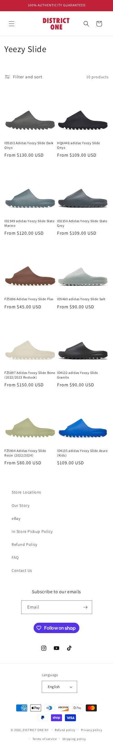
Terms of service (44, 739)
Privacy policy (91, 730)
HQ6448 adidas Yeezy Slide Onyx (78, 145)
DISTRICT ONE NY (36, 730)
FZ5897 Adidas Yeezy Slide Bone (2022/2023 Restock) (29, 374)
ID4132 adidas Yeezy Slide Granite (77, 374)
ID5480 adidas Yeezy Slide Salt (81, 299)
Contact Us (22, 570)
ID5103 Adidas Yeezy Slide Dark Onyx (29, 145)
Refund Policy (24, 544)
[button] (11, 23)
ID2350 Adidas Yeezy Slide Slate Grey (82, 223)
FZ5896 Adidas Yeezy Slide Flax (29, 299)
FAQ (15, 557)
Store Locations (26, 492)
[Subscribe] (85, 607)
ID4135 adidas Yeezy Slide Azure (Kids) (82, 452)
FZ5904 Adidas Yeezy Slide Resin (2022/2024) (25, 452)
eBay (16, 518)
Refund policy (65, 730)
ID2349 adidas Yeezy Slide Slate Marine (29, 223)
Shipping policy (74, 739)
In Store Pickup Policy (32, 531)
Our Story (20, 505)
